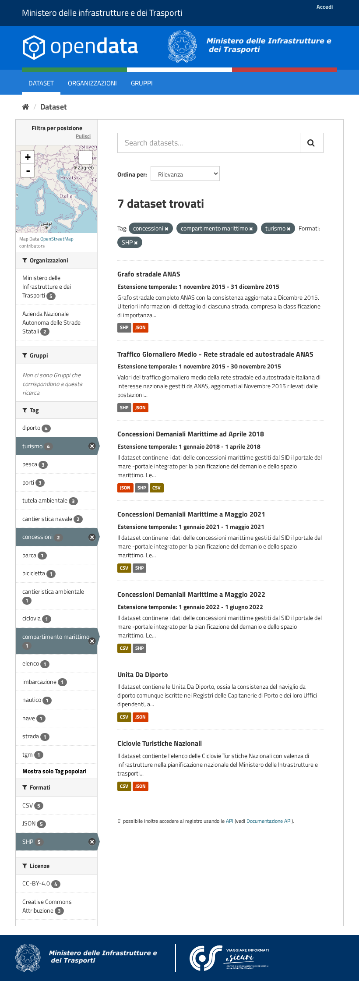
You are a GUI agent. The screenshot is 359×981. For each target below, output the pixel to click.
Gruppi (142, 83)
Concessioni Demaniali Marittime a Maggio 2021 (191, 514)
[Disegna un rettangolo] (85, 157)
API (229, 821)
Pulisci (83, 136)
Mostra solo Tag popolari (54, 771)
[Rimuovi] (167, 228)
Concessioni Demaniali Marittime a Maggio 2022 (191, 594)
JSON (140, 327)
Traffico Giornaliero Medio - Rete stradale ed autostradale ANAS (215, 354)
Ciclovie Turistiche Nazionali (159, 743)
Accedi (325, 6)
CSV (156, 487)
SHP (124, 327)
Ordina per (131, 174)
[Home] (25, 107)
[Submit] (312, 143)
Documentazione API (269, 821)
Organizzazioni (92, 83)
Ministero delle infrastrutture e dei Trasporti (102, 12)
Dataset (41, 83)
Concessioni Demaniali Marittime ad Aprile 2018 (190, 434)
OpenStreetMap (57, 238)
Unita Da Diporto (142, 674)
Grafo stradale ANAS (148, 274)
